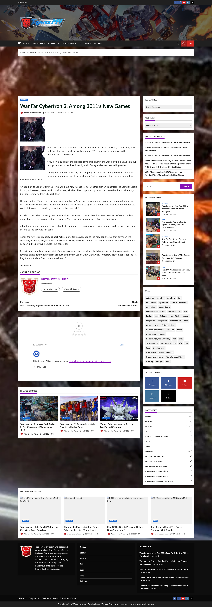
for (180, 312)
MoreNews (136, 604)
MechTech (175, 316)
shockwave (166, 343)
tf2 (175, 343)
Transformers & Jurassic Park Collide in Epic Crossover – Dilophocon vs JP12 (38, 427)
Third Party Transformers (156, 466)
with (168, 362)
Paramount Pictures (155, 330)
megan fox (150, 321)
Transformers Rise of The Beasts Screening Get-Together (153, 257)
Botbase (148, 422)
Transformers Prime (175, 357)
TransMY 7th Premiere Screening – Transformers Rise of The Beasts (153, 273)
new (156, 325)
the (186, 343)
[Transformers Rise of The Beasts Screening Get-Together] (171, 510)
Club (163, 252)
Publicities (68, 43)
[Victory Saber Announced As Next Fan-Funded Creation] (119, 408)
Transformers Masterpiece (156, 476)
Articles (164, 219)
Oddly (147, 446)
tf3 (180, 343)
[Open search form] (178, 43)
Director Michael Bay (155, 312)
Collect (52, 43)
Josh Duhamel (161, 316)
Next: (128, 304)
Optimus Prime (168, 325)
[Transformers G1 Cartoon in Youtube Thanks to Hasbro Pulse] (79, 408)
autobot (160, 298)
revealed (170, 330)
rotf (174, 339)
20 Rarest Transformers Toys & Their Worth (171, 143)
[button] (19, 43)
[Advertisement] (106, 75)
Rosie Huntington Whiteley (158, 339)
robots (162, 334)
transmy (149, 362)
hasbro (149, 316)
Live (190, 43)
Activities (54, 598)
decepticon (151, 307)
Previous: (44, 304)
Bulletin (165, 203)
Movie (148, 441)
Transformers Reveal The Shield (159, 481)
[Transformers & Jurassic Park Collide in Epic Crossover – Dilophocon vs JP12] (39, 408)
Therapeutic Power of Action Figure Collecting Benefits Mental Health (153, 225)
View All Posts (71, 289)
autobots (171, 298)
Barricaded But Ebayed (174, 175)
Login (122, 345)
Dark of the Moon (178, 303)
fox (185, 312)
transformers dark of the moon (159, 352)
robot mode (151, 334)
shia (181, 339)
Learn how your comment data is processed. (90, 361)
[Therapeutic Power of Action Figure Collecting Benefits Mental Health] (84, 510)
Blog (97, 43)
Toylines (84, 43)
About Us (38, 43)
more (186, 321)
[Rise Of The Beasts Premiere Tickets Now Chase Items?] (127, 510)
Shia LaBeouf (152, 343)
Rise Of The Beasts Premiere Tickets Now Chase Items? (153, 241)
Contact (74, 598)
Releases (24, 100)
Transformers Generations (156, 471)
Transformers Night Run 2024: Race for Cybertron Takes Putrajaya (153, 209)
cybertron (163, 303)
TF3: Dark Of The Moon (155, 456)
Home (26, 43)
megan (185, 316)
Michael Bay (175, 321)
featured (172, 312)
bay (179, 298)
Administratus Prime (32, 113)
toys (148, 348)
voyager (159, 362)
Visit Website (50, 289)
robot (179, 330)
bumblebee (151, 303)
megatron (162, 321)
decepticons (164, 307)
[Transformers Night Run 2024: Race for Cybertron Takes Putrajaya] (40, 510)
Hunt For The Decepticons (156, 436)
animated (150, 298)
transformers (158, 348)
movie (149, 325)
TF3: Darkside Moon (154, 461)
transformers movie (154, 357)
